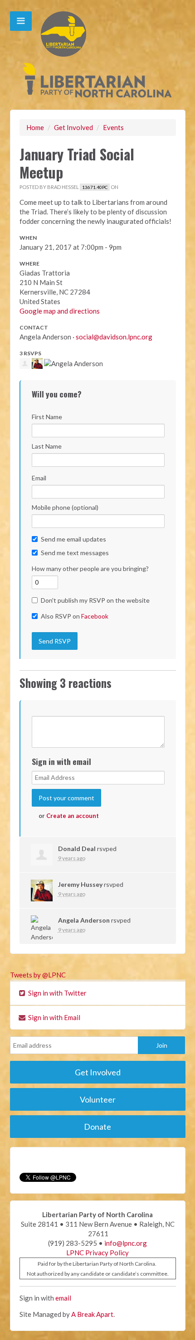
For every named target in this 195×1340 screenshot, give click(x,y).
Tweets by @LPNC (38, 975)
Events (113, 127)
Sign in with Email (53, 1017)
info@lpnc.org (125, 1243)
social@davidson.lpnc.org (114, 337)
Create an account (72, 815)
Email (39, 478)
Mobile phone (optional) (65, 507)
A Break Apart (92, 1314)
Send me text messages (75, 552)
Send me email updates (73, 539)
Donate (97, 1127)
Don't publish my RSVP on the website (95, 600)
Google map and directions (60, 311)
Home (35, 127)
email (63, 1298)
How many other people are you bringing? (90, 568)
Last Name (47, 446)
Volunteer (98, 1099)
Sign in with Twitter (57, 993)
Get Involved (73, 127)
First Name (47, 417)
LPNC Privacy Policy (97, 1252)
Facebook (94, 616)
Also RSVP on (74, 616)
